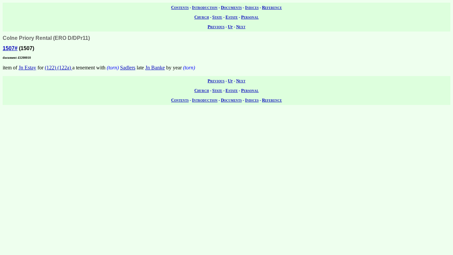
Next (240, 26)
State (217, 17)
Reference (272, 7)
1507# (10, 48)
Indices (252, 7)
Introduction (205, 7)
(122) (51, 67)
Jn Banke (155, 67)
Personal (250, 17)
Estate (232, 17)
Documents (231, 7)
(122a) (64, 67)
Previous (216, 26)
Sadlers (127, 67)
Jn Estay (27, 67)
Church (201, 17)
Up (230, 26)
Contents (180, 7)
